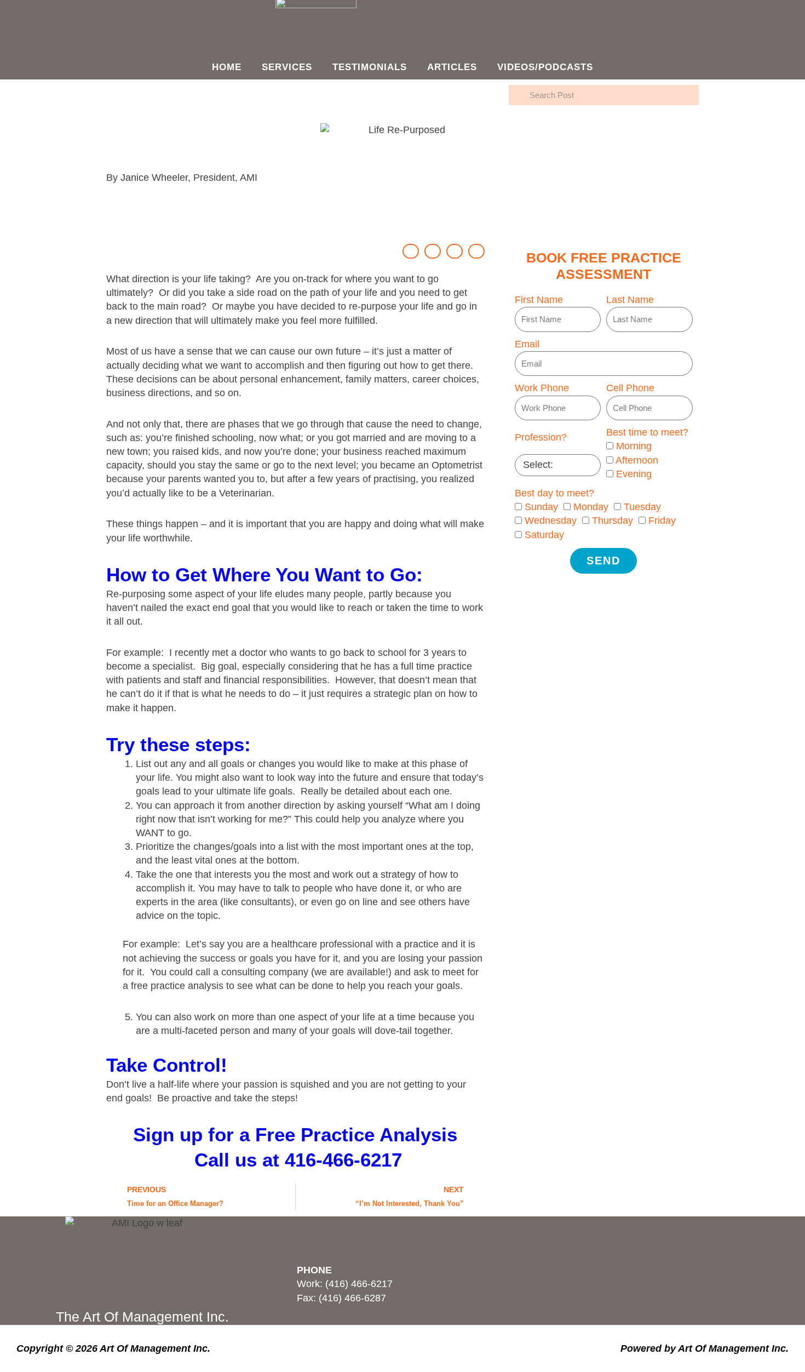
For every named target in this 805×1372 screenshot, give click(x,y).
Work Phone (542, 387)
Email (527, 344)
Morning (634, 446)
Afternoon (637, 460)
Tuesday (642, 506)
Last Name (630, 299)
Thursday (612, 520)
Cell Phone (630, 387)
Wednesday (551, 520)
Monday (590, 506)
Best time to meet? (647, 432)
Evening (634, 473)
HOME (227, 67)
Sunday (541, 506)
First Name (539, 299)
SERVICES (287, 67)
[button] (411, 251)
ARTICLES (452, 67)
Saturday (544, 534)
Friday (662, 520)
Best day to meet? (554, 493)
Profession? (541, 437)
